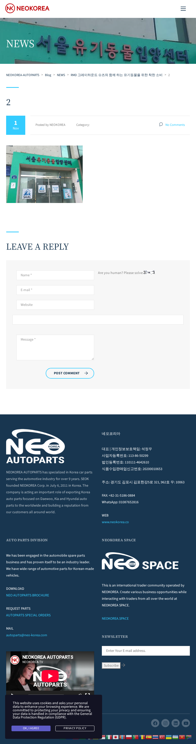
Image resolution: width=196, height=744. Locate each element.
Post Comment (67, 373)
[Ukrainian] (169, 736)
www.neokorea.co (115, 522)
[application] (50, 676)
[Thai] (155, 736)
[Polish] (129, 736)
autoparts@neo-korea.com (26, 635)
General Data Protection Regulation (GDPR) (52, 715)
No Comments (175, 125)
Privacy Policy (75, 728)
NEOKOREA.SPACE (115, 618)
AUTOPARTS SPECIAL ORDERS (28, 615)
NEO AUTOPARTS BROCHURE (27, 595)
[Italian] (109, 736)
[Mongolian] (122, 736)
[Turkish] (162, 736)
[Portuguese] (135, 736)
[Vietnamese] (182, 736)
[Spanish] (149, 736)
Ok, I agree (31, 728)
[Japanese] (116, 736)
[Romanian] (142, 736)
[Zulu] (189, 736)
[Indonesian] (102, 736)
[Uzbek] (175, 736)
